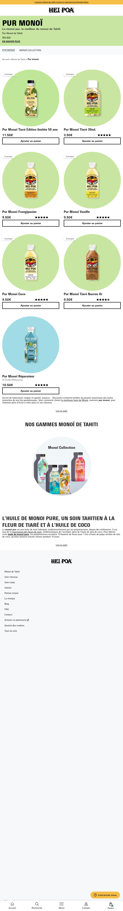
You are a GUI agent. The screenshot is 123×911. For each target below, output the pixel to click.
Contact (8, 614)
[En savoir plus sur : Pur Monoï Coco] (30, 262)
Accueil (5, 59)
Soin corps (9, 582)
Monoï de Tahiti (18, 59)
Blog (6, 604)
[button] (104, 135)
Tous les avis (10, 631)
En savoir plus (11, 41)
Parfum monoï (11, 593)
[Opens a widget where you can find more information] (105, 895)
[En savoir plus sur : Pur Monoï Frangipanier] (30, 180)
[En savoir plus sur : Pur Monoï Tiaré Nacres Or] (92, 262)
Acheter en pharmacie (15, 620)
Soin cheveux (11, 577)
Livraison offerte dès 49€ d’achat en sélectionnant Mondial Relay (61, 2)
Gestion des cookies (14, 625)
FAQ (6, 609)
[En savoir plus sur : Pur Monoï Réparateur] (30, 344)
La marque (9, 598)
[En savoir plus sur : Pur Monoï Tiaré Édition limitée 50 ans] (30, 98)
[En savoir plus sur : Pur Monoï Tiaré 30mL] (92, 98)
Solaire (7, 587)
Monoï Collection (30, 50)
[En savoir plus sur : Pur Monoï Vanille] (92, 180)
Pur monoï (8, 50)
